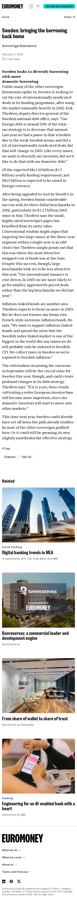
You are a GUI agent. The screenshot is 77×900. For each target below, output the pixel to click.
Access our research (59, 6)
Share (68, 17)
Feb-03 (26, 456)
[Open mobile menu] (31, 6)
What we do (9, 850)
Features (10, 456)
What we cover (12, 857)
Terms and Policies (15, 871)
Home (5, 17)
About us (8, 864)
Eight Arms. (48, 894)
